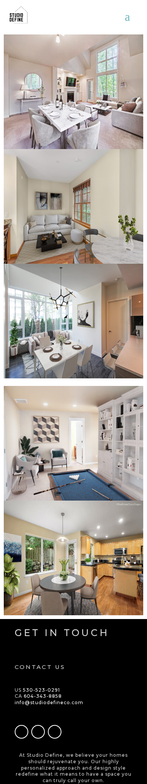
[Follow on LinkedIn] (54, 732)
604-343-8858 (43, 696)
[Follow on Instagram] (38, 732)
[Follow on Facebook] (21, 732)
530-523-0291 (41, 690)
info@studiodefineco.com (49, 702)
